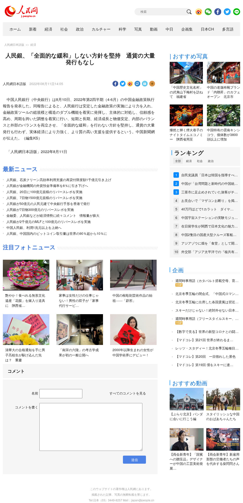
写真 (138, 29)
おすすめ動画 (189, 383)
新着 (33, 29)
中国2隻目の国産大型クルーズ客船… (208, 234)
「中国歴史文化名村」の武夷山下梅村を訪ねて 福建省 (186, 92)
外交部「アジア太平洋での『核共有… (209, 251)
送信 (134, 459)
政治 (80, 29)
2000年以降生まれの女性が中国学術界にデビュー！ (132, 352)
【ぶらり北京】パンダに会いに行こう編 (186, 416)
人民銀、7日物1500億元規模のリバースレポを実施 (44, 197)
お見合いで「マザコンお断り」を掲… (209, 200)
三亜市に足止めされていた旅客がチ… (209, 192)
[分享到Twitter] (123, 83)
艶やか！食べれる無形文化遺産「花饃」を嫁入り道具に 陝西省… (25, 300)
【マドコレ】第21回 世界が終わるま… (204, 339)
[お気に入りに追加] (152, 83)
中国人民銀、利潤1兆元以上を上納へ (33, 227)
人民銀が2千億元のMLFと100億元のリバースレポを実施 (48, 221)
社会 (64, 29)
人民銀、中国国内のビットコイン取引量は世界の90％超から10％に (56, 233)
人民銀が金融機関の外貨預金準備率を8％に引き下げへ (47, 185)
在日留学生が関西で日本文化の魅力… (209, 226)
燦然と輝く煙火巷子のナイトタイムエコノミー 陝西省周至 (186, 134)
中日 (169, 29)
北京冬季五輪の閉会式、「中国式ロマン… (206, 293)
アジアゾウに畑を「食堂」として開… (209, 243)
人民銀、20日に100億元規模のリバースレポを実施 (44, 191)
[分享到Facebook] (115, 83)
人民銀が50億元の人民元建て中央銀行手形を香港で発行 (48, 203)
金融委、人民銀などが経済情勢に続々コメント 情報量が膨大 (52, 215)
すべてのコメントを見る (127, 393)
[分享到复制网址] (137, 83)
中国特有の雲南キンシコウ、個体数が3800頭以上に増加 (223, 134)
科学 (122, 29)
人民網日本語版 (14, 44)
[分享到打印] (145, 83)
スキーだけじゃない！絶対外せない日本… (206, 310)
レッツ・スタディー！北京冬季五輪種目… (206, 348)
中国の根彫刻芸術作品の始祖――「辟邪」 (132, 298)
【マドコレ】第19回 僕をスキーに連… (204, 364)
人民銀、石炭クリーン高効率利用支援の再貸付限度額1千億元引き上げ (58, 179)
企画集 (187, 29)
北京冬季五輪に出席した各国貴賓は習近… (206, 301)
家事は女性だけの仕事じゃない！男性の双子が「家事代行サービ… (79, 300)
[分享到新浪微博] (130, 83)
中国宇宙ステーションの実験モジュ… (209, 217)
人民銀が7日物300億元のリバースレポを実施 (40, 209)
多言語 (228, 29)
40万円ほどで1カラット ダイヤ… (207, 209)
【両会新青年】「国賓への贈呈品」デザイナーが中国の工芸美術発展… (186, 461)
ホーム (15, 29)
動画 (154, 29)
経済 (48, 29)
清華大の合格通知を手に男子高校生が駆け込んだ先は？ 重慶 (25, 354)
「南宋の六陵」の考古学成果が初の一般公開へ (79, 352)
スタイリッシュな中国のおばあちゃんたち (222, 416)
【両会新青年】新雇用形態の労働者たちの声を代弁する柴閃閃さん (222, 459)
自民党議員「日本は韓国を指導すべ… (209, 174)
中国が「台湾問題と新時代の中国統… (209, 183)
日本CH (207, 29)
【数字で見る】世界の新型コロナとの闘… (206, 331)
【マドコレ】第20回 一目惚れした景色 (205, 356)
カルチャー (101, 29)
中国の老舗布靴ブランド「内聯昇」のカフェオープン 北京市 (223, 92)
